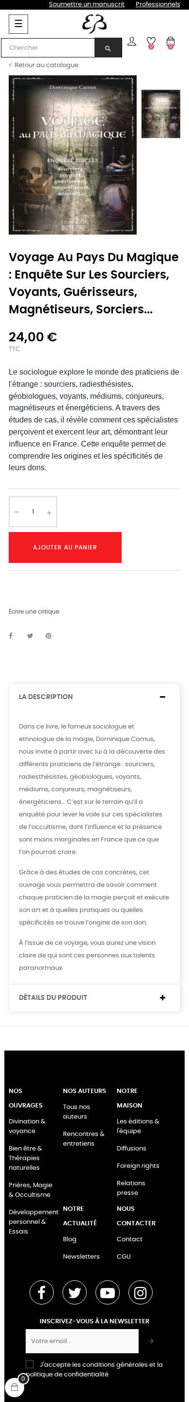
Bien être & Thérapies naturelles (25, 1158)
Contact (129, 1239)
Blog (70, 1239)
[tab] (94, 697)
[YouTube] (107, 1292)
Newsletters (81, 1257)
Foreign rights (138, 1166)
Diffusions (131, 1149)
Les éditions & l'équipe (138, 1127)
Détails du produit (53, 998)
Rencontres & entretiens (84, 1139)
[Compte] (132, 41)
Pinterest (53, 636)
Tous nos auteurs (76, 1112)
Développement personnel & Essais (34, 1222)
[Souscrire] (151, 1341)
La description (46, 697)
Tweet (34, 636)
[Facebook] (41, 1292)
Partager (16, 636)
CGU (124, 1257)
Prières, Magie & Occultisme (30, 1190)
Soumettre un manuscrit (87, 4)
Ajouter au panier (65, 547)
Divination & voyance (27, 1127)
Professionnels (158, 4)
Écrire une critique (34, 612)
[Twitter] (74, 1292)
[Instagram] (140, 1292)
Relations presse (131, 1188)
